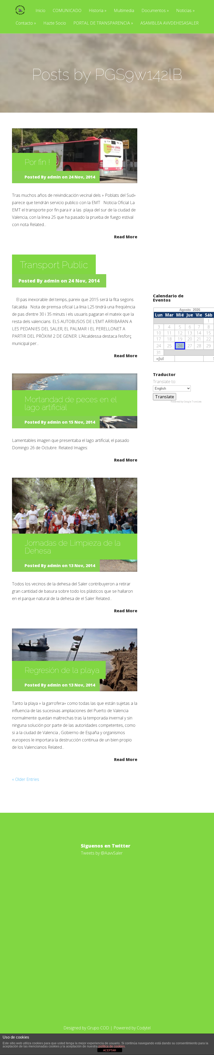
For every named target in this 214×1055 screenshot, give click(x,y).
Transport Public (54, 264)
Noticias (185, 10)
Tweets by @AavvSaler (102, 853)
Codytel (144, 1028)
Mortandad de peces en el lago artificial (71, 403)
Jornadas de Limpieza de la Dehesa (73, 546)
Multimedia (124, 10)
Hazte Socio (54, 23)
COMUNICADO (67, 10)
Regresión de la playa (62, 670)
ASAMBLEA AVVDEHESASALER (169, 23)
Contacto (26, 23)
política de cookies (111, 1046)
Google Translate (192, 401)
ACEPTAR (109, 1050)
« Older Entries (25, 779)
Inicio (40, 10)
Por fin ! (37, 162)
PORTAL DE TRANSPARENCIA (103, 23)
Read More (125, 236)
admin (54, 177)
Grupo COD (98, 1028)
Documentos (155, 10)
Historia (97, 10)
